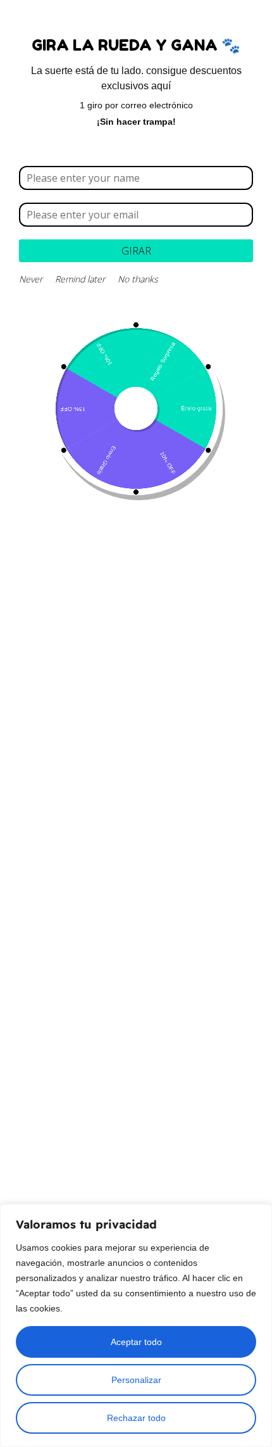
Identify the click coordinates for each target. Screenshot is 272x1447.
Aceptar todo (136, 1342)
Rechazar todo (136, 1418)
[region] (136, 1325)
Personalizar (136, 1380)
